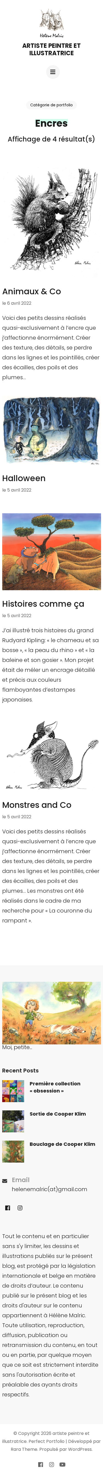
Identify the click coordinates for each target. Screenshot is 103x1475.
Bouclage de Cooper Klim (62, 1144)
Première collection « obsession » (55, 1087)
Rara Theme (24, 1449)
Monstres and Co (36, 805)
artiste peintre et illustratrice (51, 49)
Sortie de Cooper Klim (58, 1113)
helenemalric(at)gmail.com (49, 1189)
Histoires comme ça (43, 604)
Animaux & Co (31, 291)
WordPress (80, 1449)
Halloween (24, 478)
